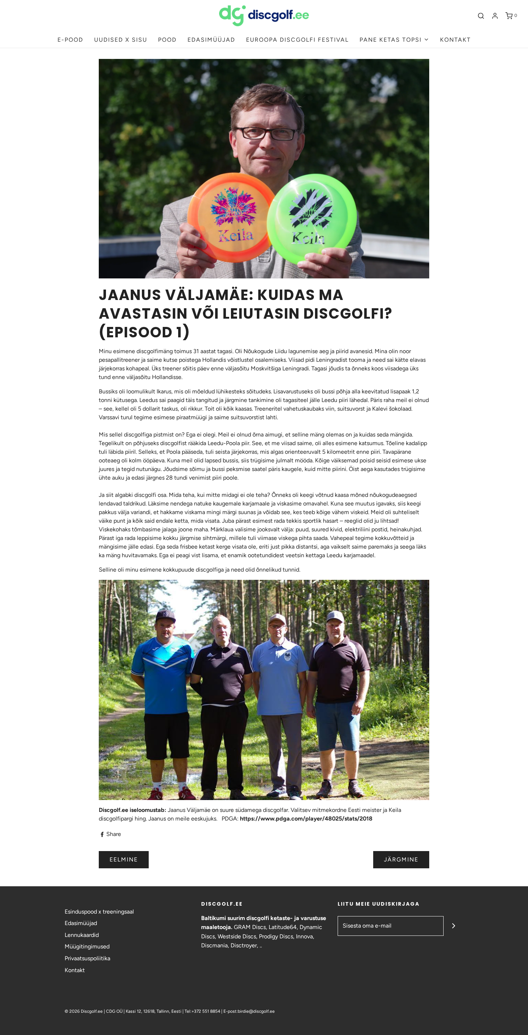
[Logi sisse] (495, 15)
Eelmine (124, 859)
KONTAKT (455, 39)
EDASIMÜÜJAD (211, 39)
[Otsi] (481, 15)
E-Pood (70, 39)
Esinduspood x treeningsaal (99, 911)
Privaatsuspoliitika (87, 958)
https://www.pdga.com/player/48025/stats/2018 (306, 818)
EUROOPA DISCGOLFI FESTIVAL (297, 39)
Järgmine (401, 859)
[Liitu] (453, 926)
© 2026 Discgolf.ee (84, 1011)
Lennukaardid (82, 935)
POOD (167, 39)
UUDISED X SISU (120, 39)
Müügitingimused (87, 946)
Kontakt (75, 970)
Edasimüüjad (81, 923)
